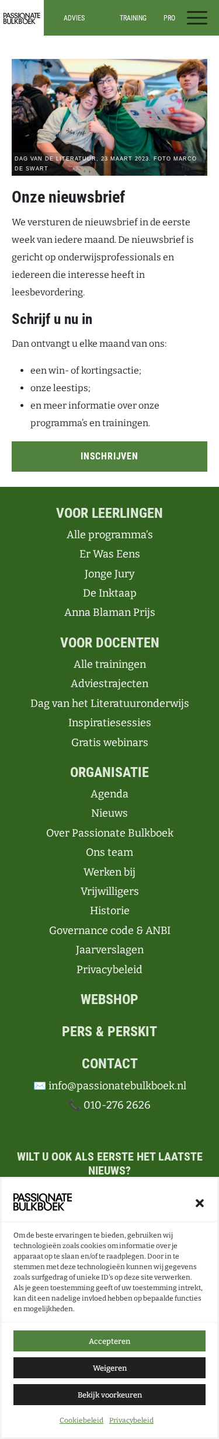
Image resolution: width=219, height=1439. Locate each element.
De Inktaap (110, 593)
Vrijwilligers (110, 891)
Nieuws (109, 813)
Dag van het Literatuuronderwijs (109, 703)
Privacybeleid (131, 1420)
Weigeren (110, 1368)
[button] (200, 1202)
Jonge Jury (110, 573)
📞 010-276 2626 (109, 1105)
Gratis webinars (109, 742)
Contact (110, 1063)
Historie (110, 910)
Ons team (109, 852)
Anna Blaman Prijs (109, 612)
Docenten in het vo (74, 54)
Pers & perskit (109, 1031)
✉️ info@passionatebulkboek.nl (109, 1085)
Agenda (109, 794)
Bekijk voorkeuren (110, 1395)
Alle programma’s (185, 44)
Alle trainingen (133, 41)
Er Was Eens (109, 554)
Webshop (109, 999)
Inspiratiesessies (133, 51)
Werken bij (109, 872)
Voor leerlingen (109, 513)
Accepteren (109, 1341)
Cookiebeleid (81, 1420)
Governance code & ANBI (110, 930)
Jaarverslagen (110, 949)
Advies (74, 18)
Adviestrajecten (109, 683)
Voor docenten (109, 643)
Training (133, 18)
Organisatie (109, 772)
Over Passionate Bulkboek (109, 833)
